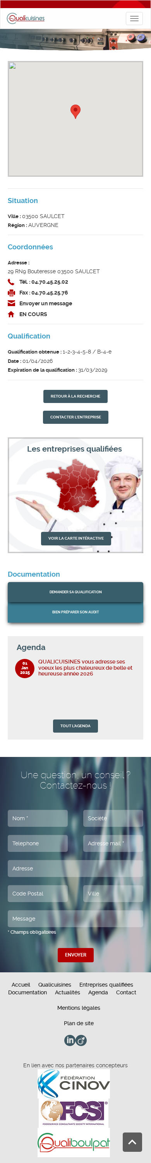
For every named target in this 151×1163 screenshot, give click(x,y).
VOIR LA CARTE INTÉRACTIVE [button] (76, 538)
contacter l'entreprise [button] (75, 417)
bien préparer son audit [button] (75, 612)
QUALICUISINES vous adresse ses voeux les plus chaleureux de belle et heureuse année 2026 (85, 668)
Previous (124, 647)
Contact (126, 992)
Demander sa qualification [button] (76, 592)
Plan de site (79, 1023)
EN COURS (33, 314)
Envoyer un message (45, 303)
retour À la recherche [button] (75, 396)
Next (132, 647)
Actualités (67, 992)
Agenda (98, 992)
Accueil (21, 985)
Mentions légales (78, 1008)
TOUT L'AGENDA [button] (75, 726)
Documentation (27, 992)
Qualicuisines (54, 985)
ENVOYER (75, 955)
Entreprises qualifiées (106, 985)
